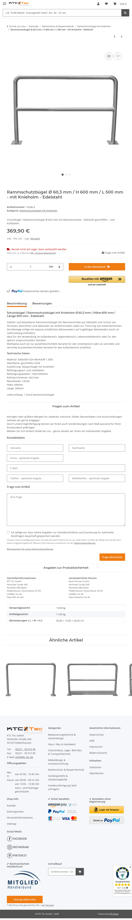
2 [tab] (66, 175)
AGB (91, 740)
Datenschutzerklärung (84, 543)
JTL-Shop (114, 913)
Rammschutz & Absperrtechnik (66, 769)
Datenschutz (96, 734)
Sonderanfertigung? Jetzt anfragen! (62, 787)
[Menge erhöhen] (59, 266)
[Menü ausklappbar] (4, 2)
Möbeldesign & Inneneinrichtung (58, 761)
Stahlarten (95, 767)
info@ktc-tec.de (24, 757)
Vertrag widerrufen (25, 899)
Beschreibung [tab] (17, 303)
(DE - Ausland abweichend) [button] (43, 253)
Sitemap (11, 823)
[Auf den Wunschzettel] (118, 56)
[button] (98, 3)
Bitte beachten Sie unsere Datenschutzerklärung (30, 549)
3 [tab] (69, 175)
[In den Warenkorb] (9, 48)
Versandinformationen (20, 817)
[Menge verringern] (11, 266)
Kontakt (11, 805)
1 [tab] (63, 175)
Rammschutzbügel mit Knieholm (38, 210)
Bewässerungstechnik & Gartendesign (62, 736)
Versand (35, 238)
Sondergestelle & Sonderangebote (58, 777)
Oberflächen (96, 773)
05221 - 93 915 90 (25, 749)
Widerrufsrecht (98, 752)
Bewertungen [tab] (42, 303)
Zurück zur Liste (17, 26)
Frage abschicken (112, 557)
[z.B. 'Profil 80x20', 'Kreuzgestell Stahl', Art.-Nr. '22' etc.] (125, 12)
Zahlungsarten (15, 811)
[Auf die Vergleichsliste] (109, 56)
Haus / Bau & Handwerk (61, 744)
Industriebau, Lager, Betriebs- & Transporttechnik (65, 752)
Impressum (95, 746)
